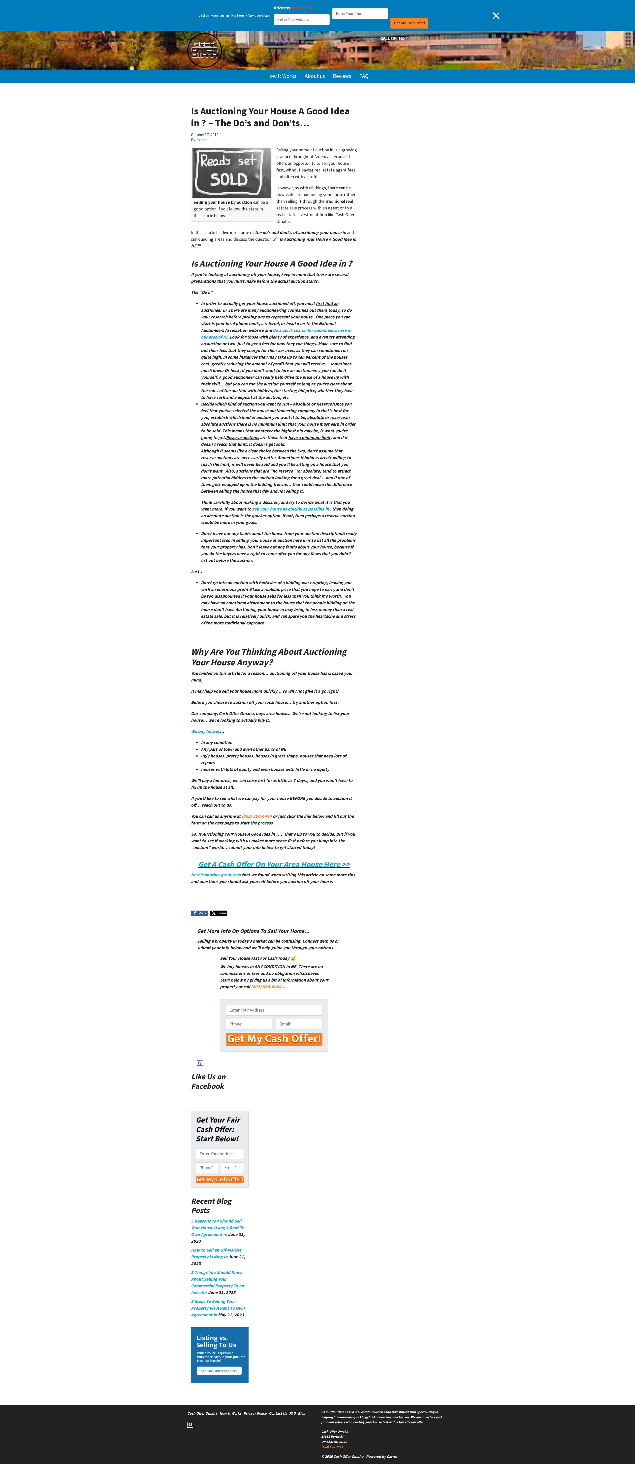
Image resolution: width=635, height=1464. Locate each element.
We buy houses (205, 731)
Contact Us (278, 1413)
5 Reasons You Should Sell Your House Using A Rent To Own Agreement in (217, 1228)
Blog (301, 1413)
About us (315, 76)
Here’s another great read (216, 875)
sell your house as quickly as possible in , (291, 509)
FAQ (364, 76)
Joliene (201, 140)
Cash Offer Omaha (202, 1413)
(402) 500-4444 (428, 38)
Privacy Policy (255, 1413)
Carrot (392, 1456)
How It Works (281, 76)
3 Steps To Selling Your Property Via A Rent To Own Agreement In (218, 1308)
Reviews (342, 76)
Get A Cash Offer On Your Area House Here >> (274, 864)
